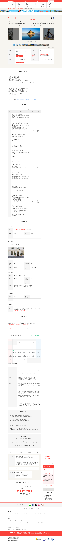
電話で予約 (27, 1)
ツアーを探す (25, 508)
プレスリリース (36, 532)
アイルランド (28, 522)
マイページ (52, 1)
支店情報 (40, 532)
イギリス (24, 522)
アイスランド (32, 525)
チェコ (50, 522)
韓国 (13, 513)
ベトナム (44, 513)
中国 (22, 513)
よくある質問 (33, 1)
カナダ (17, 527)
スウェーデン (27, 525)
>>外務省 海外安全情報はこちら (19, 310)
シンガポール (26, 513)
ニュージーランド (20, 520)
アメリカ (14, 527)
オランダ (39, 522)
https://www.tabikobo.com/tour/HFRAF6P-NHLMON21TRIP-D (27, 99)
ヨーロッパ (9, 522)
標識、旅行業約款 (35, 533)
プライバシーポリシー (46, 533)
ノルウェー (18, 525)
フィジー (14, 518)
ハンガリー (46, 522)
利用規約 (40, 533)
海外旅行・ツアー (12, 511)
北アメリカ (9, 527)
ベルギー (32, 522)
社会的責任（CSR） (29, 532)
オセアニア (9, 520)
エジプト (22, 529)
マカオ (20, 513)
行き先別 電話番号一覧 (20, 533)
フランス (21, 522)
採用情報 (24, 532)
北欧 (8, 525)
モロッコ (26, 529)
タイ (37, 513)
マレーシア (30, 513)
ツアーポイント (12, 452)
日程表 (21, 452)
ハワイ (9, 516)
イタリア (14, 522)
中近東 (9, 529)
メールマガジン (31, 508)
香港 (17, 513)
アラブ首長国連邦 (17, 529)
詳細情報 (29, 452)
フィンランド (14, 525)
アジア (9, 513)
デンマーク (23, 525)
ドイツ (36, 522)
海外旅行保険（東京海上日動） (28, 533)
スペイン (17, 522)
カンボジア (48, 513)
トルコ (13, 529)
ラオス (52, 513)
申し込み (38, 452)
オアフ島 (14, 516)
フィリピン (40, 513)
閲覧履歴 (39, 1)
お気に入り (45, 1)
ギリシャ (42, 522)
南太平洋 (9, 518)
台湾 (15, 513)
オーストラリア (15, 520)
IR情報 (21, 532)
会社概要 (18, 532)
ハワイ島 (17, 516)
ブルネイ (34, 513)
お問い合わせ (44, 532)
